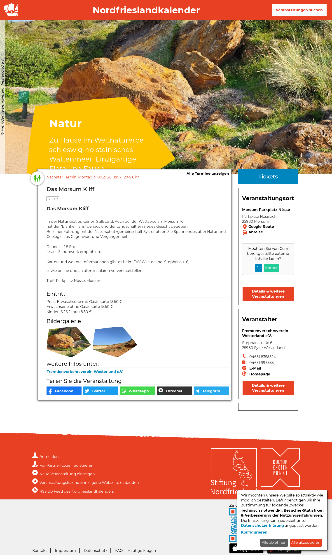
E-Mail (255, 368)
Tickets (268, 176)
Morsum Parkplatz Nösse (266, 210)
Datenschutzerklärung (262, 525)
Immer (271, 268)
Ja (259, 268)
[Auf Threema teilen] (174, 390)
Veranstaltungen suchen (299, 10)
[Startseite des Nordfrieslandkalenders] (10, 15)
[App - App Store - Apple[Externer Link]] (246, 552)
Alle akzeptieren (305, 542)
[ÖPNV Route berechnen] (268, 232)
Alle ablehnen (274, 542)
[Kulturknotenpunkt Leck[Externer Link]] (280, 472)
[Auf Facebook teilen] (64, 390)
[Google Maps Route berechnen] (268, 227)
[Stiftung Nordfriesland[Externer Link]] (234, 472)
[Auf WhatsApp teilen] (137, 390)
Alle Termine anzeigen (208, 173)
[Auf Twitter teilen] (100, 390)
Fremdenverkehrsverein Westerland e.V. (85, 372)
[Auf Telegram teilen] (211, 390)
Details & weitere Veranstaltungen (268, 293)
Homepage (259, 374)
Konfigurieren (254, 532)
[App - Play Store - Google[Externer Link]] (284, 552)
